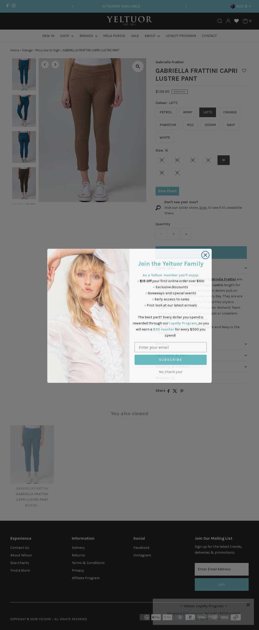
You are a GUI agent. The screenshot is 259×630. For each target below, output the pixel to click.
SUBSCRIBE (170, 359)
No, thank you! (170, 371)
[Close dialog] (205, 254)
